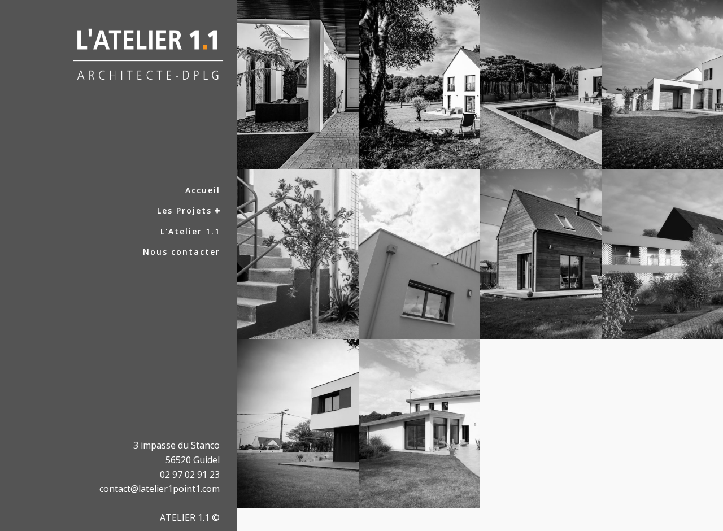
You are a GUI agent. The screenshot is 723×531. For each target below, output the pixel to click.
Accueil (202, 190)
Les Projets (184, 210)
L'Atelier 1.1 (190, 231)
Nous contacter (181, 251)
